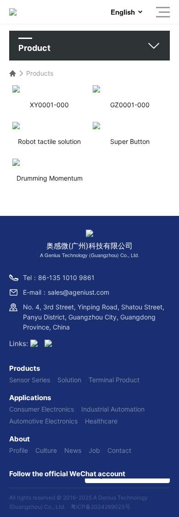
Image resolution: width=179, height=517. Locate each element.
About (19, 438)
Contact (119, 450)
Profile (18, 450)
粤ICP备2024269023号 (100, 506)
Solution (69, 380)
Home (12, 73)
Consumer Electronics (41, 409)
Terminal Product (114, 380)
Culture (46, 450)
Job (94, 450)
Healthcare (101, 421)
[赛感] (34, 344)
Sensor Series (29, 380)
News (72, 450)
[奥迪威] (48, 344)
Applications (30, 397)
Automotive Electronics (43, 421)
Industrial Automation (113, 409)
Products (39, 73)
